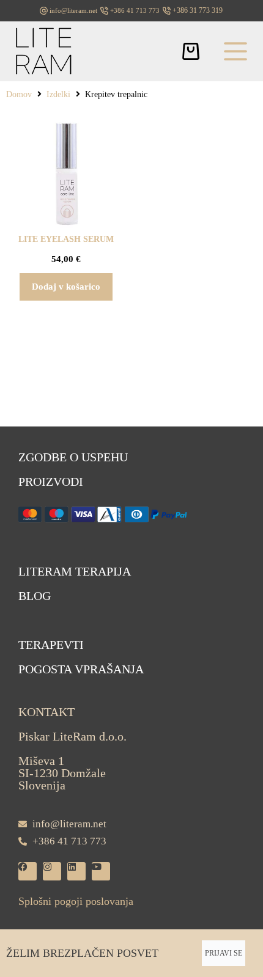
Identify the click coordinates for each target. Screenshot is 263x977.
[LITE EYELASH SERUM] (65, 173)
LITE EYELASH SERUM (66, 239)
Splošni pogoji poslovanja (75, 901)
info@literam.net (73, 10)
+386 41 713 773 (135, 10)
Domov (19, 94)
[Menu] (235, 51)
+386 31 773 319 (197, 10)
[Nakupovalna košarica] (190, 51)
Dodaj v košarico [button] (66, 286)
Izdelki (58, 94)
